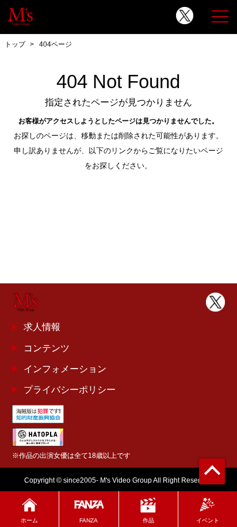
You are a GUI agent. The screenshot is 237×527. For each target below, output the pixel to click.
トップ (15, 44)
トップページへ (118, 192)
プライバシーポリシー (70, 389)
